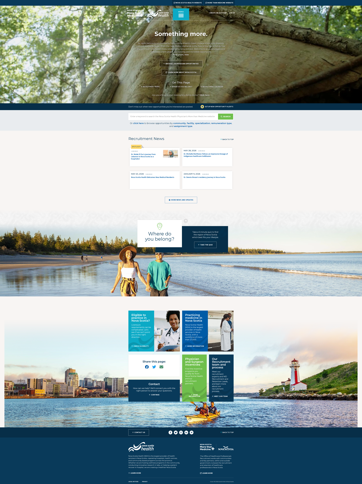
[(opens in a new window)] (147, 367)
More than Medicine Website (220, 3)
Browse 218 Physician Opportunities (182, 64)
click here (138, 123)
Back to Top (228, 139)
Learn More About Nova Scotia (182, 72)
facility (190, 123)
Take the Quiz (206, 245)
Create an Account (218, 13)
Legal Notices (133, 481)
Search (226, 117)
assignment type (183, 126)
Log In (232, 13)
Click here (205, 95)
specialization (202, 123)
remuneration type (221, 123)
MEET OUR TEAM (221, 396)
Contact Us (139, 432)
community (179, 123)
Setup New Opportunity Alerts (219, 107)
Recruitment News (151, 87)
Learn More (136, 473)
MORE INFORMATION (195, 346)
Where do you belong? (182, 87)
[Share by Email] (161, 367)
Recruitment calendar (212, 87)
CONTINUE (155, 395)
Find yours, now (181, 54)
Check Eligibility (141, 346)
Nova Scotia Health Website (188, 3)
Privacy (144, 481)
